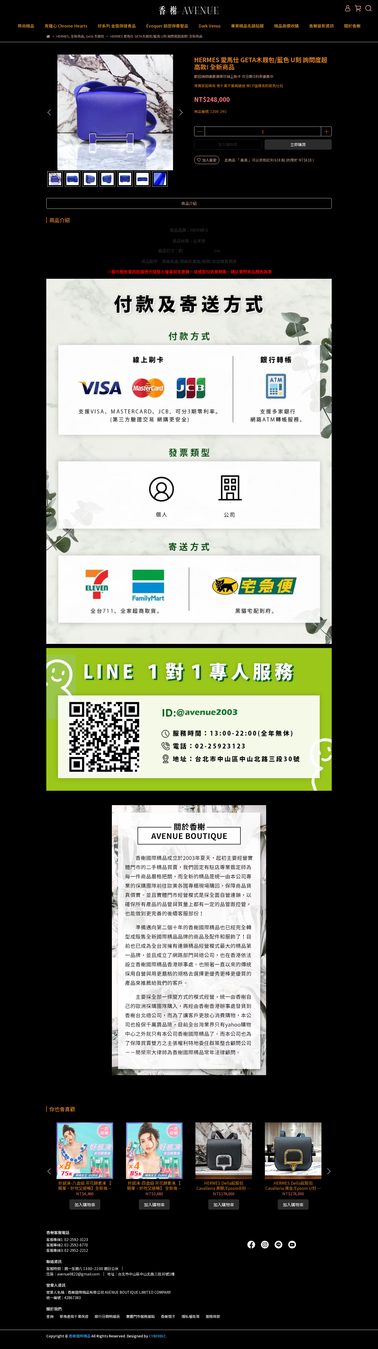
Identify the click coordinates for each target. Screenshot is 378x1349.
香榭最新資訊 (321, 26)
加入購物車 (227, 144)
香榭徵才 (168, 1316)
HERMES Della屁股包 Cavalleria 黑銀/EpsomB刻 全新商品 (223, 1185)
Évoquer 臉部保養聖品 (167, 26)
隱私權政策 (191, 1316)
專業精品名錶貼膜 (247, 26)
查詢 (49, 1316)
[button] (181, 112)
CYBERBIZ (157, 1335)
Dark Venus (210, 26)
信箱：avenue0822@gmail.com (73, 1273)
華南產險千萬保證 (74, 1316)
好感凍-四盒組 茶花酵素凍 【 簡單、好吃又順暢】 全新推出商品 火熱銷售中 (154, 1185)
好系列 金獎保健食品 (117, 26)
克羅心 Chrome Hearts (65, 26)
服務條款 (213, 1316)
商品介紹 (189, 203)
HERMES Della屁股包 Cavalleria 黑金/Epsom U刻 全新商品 (293, 1185)
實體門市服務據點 (140, 1316)
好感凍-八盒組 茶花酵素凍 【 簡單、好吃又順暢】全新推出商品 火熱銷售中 (85, 1185)
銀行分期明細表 (107, 1316)
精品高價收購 (286, 26)
